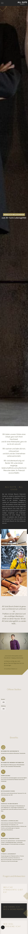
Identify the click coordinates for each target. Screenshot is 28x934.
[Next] (25, 641)
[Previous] (2, 641)
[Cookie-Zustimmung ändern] (3, 927)
